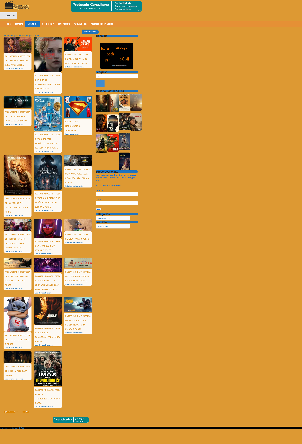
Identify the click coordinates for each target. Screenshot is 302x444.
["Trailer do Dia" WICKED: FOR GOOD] (101, 143)
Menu (7, 15)
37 (24, 412)
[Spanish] (106, 39)
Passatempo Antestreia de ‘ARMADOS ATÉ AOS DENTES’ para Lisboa (78, 59)
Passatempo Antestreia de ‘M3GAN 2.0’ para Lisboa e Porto (47, 245)
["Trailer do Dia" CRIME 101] (113, 123)
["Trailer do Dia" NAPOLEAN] (136, 121)
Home (5, 35)
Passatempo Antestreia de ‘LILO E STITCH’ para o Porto (17, 339)
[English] (100, 39)
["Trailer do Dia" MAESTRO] (124, 161)
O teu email (99, 190)
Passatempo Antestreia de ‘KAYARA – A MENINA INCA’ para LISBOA (17, 60)
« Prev (13, 412)
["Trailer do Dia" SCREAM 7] (101, 123)
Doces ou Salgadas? (5, 428)
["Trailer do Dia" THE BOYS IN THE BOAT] (136, 102)
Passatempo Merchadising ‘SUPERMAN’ (73, 126)
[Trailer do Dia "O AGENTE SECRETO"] (124, 102)
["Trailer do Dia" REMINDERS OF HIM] (113, 102)
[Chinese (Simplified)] (97, 39)
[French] (103, 39)
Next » (27, 412)
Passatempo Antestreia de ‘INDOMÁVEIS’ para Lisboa (17, 371)
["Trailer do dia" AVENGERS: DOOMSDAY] (101, 103)
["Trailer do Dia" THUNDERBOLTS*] (124, 121)
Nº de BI (98, 200)
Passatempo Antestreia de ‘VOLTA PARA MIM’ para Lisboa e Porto (17, 116)
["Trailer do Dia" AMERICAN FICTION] (124, 141)
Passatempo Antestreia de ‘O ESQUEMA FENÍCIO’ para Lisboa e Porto (78, 276)
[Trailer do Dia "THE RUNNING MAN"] (113, 142)
